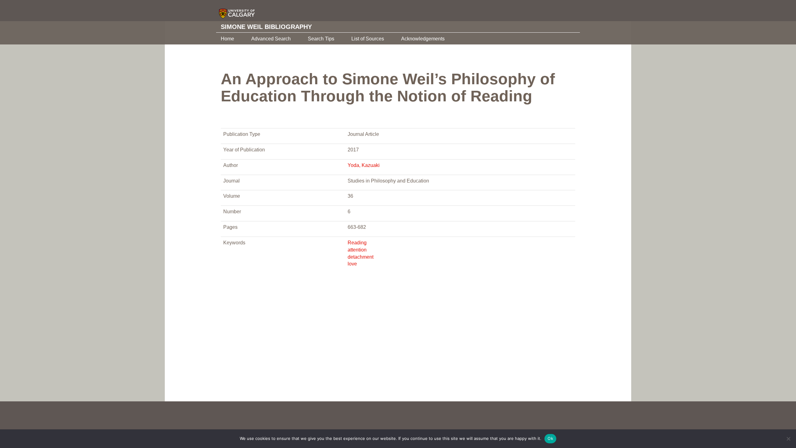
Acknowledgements (423, 38)
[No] (788, 439)
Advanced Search (271, 38)
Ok (550, 438)
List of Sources (367, 38)
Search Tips (321, 38)
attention (357, 249)
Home (227, 38)
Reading (357, 242)
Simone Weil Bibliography (266, 27)
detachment (360, 257)
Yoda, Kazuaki (364, 165)
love (352, 263)
